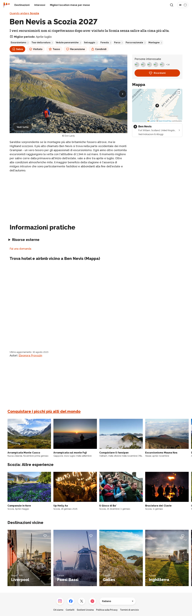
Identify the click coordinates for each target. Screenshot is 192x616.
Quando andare (24, 13)
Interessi (39, 5)
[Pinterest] (92, 601)
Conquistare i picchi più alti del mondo (44, 411)
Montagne (154, 42)
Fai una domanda (20, 248)
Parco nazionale (134, 42)
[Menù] (182, 5)
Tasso (56, 49)
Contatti (70, 610)
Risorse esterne (25, 239)
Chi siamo (58, 610)
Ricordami (160, 73)
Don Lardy (70, 136)
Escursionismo (18, 42)
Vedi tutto (22, 127)
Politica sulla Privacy (107, 610)
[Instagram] (60, 601)
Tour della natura (41, 42)
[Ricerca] (171, 5)
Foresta (104, 42)
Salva (19, 49)
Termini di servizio (129, 610)
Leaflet (152, 121)
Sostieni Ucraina (85, 610)
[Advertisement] (68, 196)
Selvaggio (89, 42)
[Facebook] (70, 601)
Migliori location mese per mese (70, 5)
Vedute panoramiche (67, 42)
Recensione (77, 49)
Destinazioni (22, 5)
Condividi (100, 49)
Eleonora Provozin (30, 355)
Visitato (37, 49)
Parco (117, 42)
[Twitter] (81, 601)
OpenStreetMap (165, 121)
